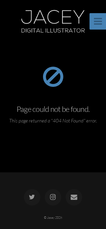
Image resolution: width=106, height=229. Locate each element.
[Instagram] (53, 197)
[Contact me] (74, 197)
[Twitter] (32, 197)
